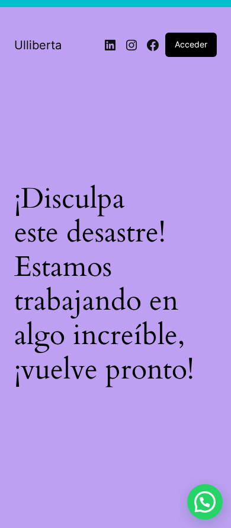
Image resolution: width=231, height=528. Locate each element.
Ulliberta (38, 45)
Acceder (191, 44)
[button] (205, 502)
